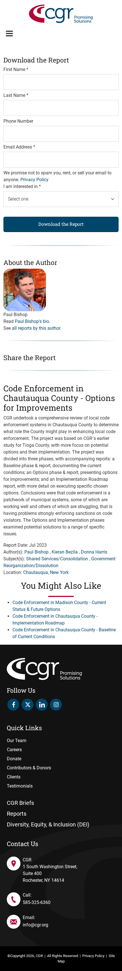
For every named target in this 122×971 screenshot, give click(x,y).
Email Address (19, 147)
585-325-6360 (37, 902)
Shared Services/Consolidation (57, 558)
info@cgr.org (35, 925)
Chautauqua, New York (46, 572)
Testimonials (20, 786)
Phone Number (18, 121)
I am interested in (22, 186)
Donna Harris (94, 552)
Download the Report (61, 224)
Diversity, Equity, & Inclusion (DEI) (48, 824)
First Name (15, 69)
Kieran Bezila (65, 552)
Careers (14, 749)
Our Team (16, 740)
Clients (13, 777)
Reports (16, 814)
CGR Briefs (20, 803)
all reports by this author (36, 328)
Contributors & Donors (29, 767)
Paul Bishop (36, 552)
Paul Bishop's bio (32, 321)
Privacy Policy (34, 179)
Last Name (15, 95)
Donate (14, 758)
